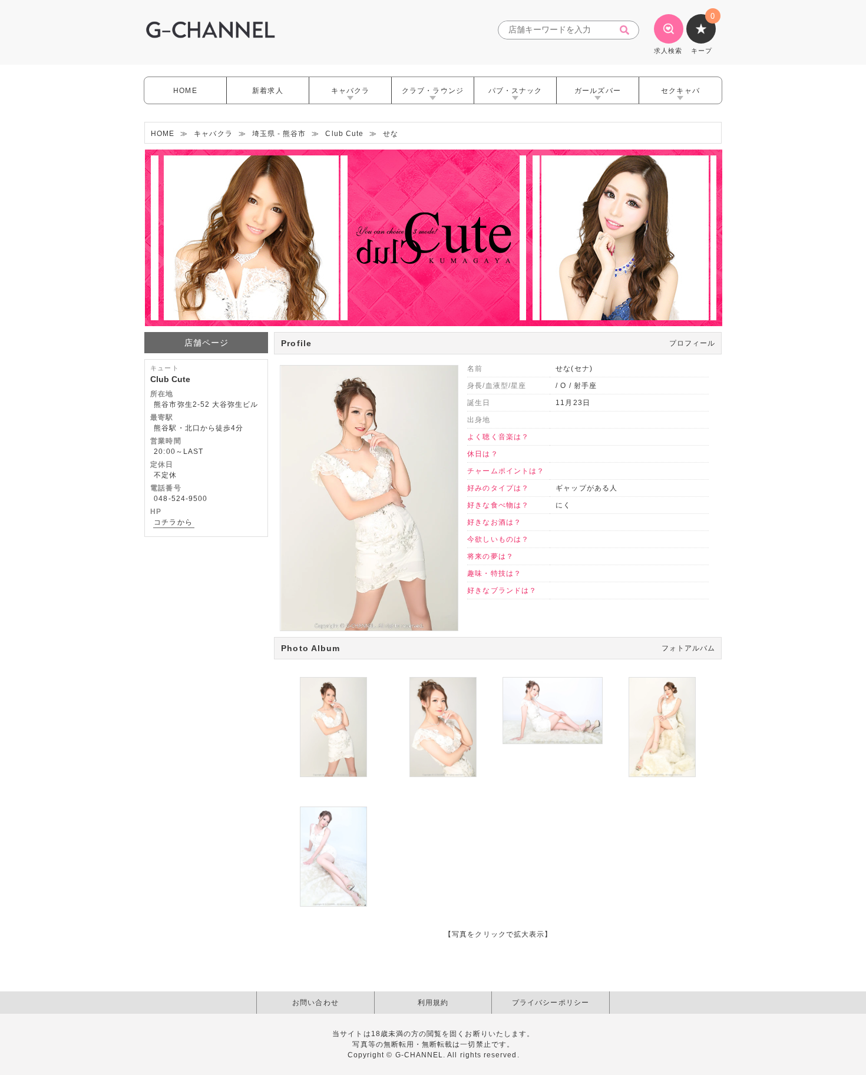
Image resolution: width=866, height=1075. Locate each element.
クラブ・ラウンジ (433, 91)
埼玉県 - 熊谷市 (279, 134)
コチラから (173, 522)
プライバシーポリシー (550, 1002)
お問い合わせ (315, 1002)
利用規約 (433, 1002)
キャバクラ (350, 91)
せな (390, 134)
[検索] (628, 30)
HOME (185, 91)
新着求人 (267, 91)
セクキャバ (680, 91)
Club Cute (344, 134)
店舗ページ (206, 342)
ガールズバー (597, 91)
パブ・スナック (515, 91)
